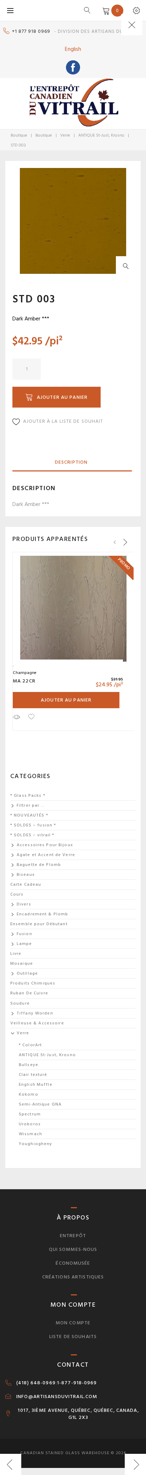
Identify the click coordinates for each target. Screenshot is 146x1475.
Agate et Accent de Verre (46, 855)
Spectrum (30, 1114)
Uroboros (30, 1124)
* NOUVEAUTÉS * (29, 815)
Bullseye (28, 1065)
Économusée (73, 1263)
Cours (17, 894)
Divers (24, 904)
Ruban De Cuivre (29, 993)
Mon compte (73, 1323)
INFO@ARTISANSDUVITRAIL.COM (56, 1396)
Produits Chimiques (32, 983)
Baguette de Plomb (39, 865)
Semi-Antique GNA (40, 1104)
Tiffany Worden (35, 1013)
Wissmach (30, 1134)
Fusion (24, 934)
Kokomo (28, 1094)
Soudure (20, 1003)
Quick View (16, 717)
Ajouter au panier (62, 397)
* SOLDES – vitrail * (32, 835)
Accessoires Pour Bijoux (45, 845)
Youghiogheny (35, 1144)
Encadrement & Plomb (42, 914)
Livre (16, 954)
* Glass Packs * (27, 796)
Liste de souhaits (73, 1336)
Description (71, 462)
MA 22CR (24, 681)
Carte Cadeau (25, 884)
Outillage (27, 973)
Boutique (19, 135)
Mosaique (21, 964)
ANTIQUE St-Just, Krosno (101, 135)
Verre (65, 135)
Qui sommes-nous (73, 1249)
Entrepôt (73, 1236)
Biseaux (26, 875)
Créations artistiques (73, 1277)
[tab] (71, 462)
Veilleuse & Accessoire (37, 1023)
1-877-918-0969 (77, 1382)
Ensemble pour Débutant (39, 924)
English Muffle (35, 1085)
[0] (105, 10)
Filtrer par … (31, 805)
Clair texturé (33, 1075)
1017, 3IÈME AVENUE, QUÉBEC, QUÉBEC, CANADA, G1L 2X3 (78, 1414)
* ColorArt (30, 1045)
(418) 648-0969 (36, 1382)
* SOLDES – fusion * (33, 825)
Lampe (24, 944)
